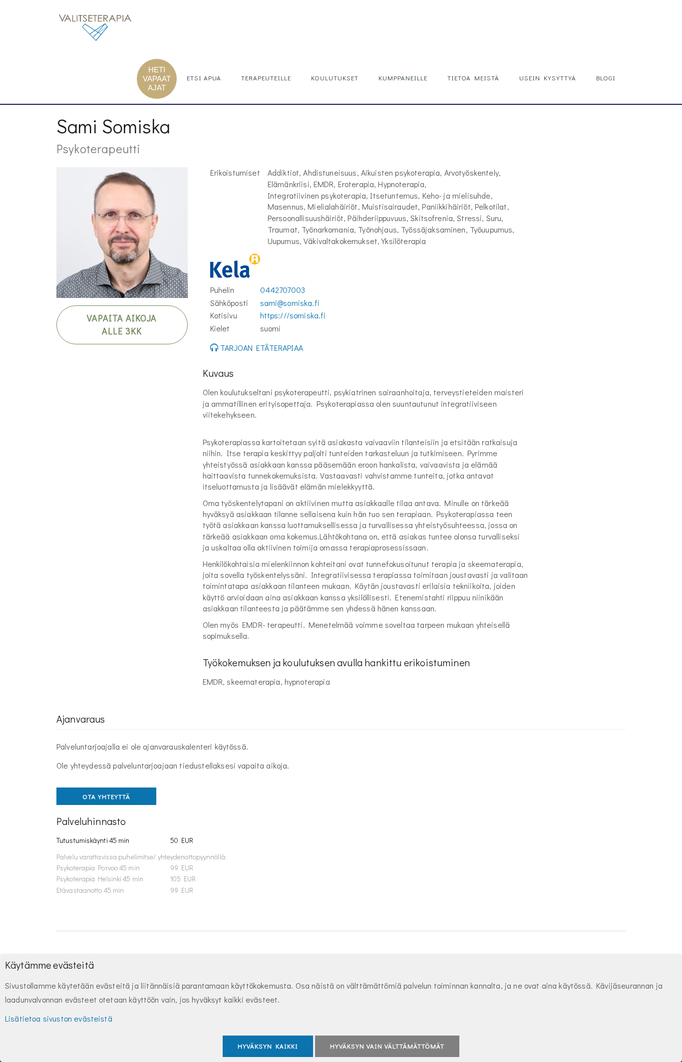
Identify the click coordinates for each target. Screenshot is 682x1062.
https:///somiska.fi (293, 315)
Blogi (606, 77)
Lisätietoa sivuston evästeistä (58, 1018)
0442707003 (283, 289)
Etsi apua (204, 77)
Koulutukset (334, 77)
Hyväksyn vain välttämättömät (387, 1046)
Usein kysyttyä (547, 77)
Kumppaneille (402, 77)
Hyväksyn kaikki (268, 1046)
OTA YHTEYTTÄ (106, 796)
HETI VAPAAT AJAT (157, 78)
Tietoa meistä (473, 77)
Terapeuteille (266, 77)
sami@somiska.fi (290, 302)
